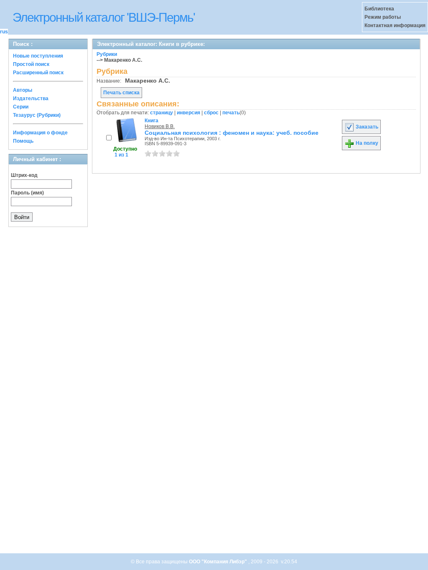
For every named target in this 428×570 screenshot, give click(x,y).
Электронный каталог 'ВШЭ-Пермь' (104, 17)
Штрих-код (24, 175)
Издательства (30, 98)
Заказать (366, 127)
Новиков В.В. (160, 126)
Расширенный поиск (38, 73)
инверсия (188, 113)
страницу (161, 113)
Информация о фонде (40, 133)
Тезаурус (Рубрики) (37, 115)
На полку (366, 143)
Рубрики (107, 54)
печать (230, 113)
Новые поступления (38, 56)
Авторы (22, 90)
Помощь (23, 141)
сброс (211, 113)
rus (4, 32)
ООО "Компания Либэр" (218, 562)
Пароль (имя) (27, 193)
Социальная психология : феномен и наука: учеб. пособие (231, 132)
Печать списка (121, 93)
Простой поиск (31, 64)
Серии (20, 107)
